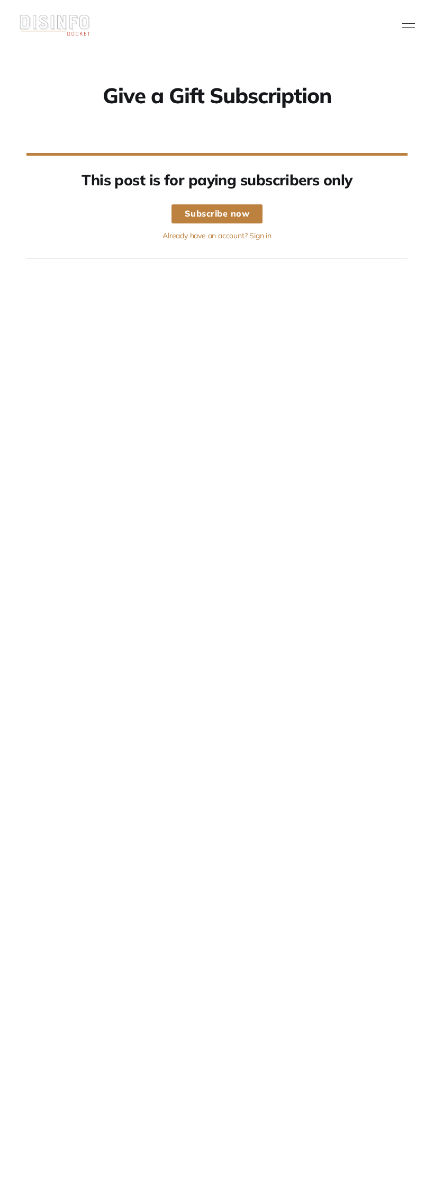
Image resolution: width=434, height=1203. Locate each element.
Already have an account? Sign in (217, 235)
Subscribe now (217, 213)
